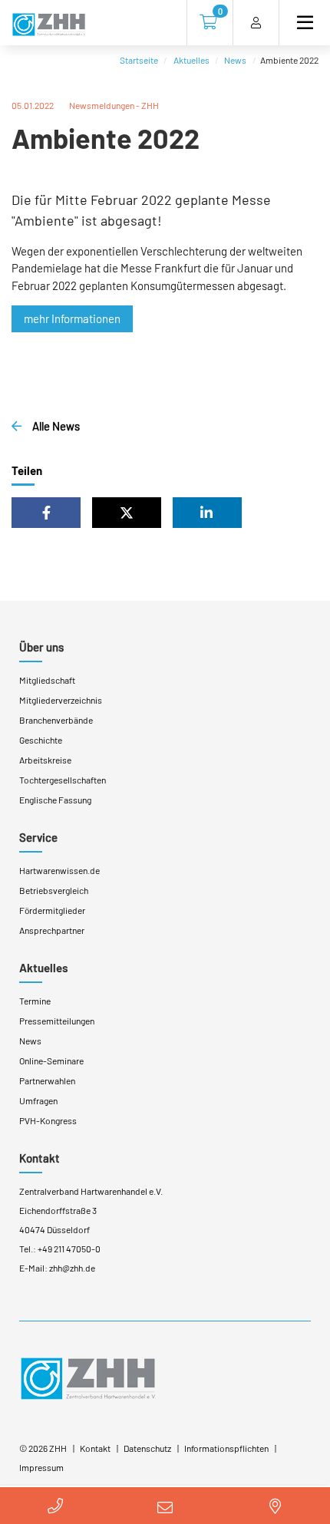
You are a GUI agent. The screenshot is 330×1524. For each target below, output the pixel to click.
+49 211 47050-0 (69, 1248)
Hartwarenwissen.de (59, 870)
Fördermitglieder (52, 910)
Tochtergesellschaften (62, 779)
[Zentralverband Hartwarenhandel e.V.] (88, 1377)
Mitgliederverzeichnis (60, 699)
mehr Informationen (72, 318)
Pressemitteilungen (56, 1020)
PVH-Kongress (48, 1120)
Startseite (139, 59)
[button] (46, 512)
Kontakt (39, 1158)
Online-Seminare (51, 1060)
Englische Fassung (55, 799)
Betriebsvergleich (53, 890)
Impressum (41, 1467)
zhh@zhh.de (72, 1267)
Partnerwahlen (47, 1080)
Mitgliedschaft (47, 680)
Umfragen (38, 1100)
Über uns (41, 647)
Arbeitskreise (45, 759)
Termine (35, 1000)
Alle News (55, 426)
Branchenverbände (56, 719)
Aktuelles (191, 59)
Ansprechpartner (51, 930)
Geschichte (40, 739)
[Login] (256, 22)
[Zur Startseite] (49, 25)
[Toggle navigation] (298, 22)
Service (38, 837)
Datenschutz (147, 1448)
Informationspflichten (226, 1448)
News (235, 59)
